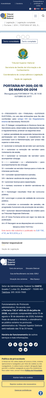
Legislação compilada (26, 22)
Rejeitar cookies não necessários (23, 384)
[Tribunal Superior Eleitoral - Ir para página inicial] (7, 16)
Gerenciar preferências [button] (23, 390)
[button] (43, 16)
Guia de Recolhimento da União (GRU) (24, 274)
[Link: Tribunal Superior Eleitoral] (8, 262)
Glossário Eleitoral (32, 268)
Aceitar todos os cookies (23, 377)
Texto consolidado (11, 41)
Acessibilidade (6, 3)
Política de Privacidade (33, 370)
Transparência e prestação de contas (38, 4)
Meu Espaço (35, 279)
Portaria (7, 25)
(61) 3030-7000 (18, 292)
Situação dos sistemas (18, 279)
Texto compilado (29, 41)
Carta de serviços (16, 268)
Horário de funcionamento (15, 334)
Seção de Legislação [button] (11, 249)
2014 (16, 25)
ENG (37, 9)
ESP (44, 9)
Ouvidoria (19, 3)
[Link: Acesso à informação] (30, 8)
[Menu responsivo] (35, 16)
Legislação (10, 22)
